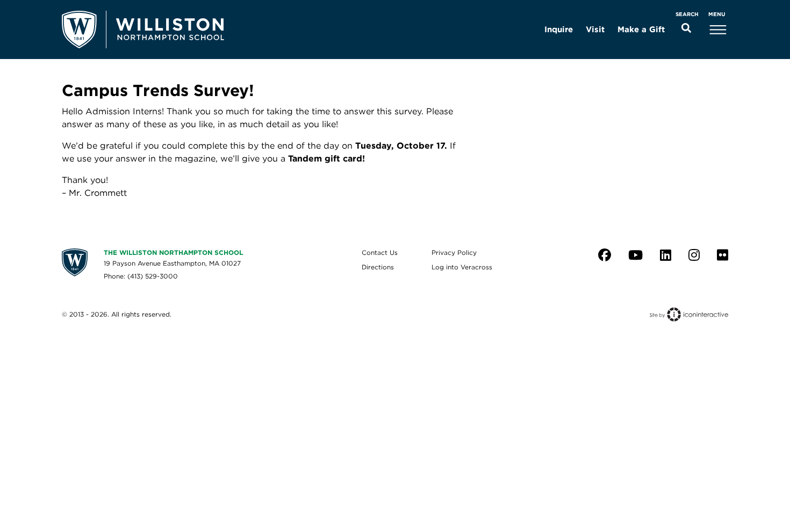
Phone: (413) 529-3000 (141, 276)
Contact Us (380, 252)
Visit (595, 29)
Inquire (558, 29)
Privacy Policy (454, 252)
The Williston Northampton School (173, 252)
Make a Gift (641, 29)
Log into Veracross (462, 267)
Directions (378, 267)
